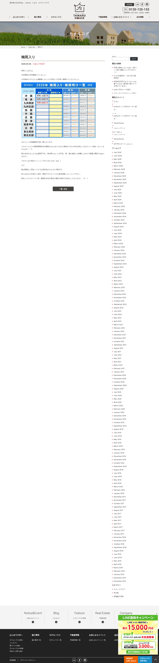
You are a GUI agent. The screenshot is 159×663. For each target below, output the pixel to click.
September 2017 (120, 507)
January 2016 (119, 574)
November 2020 (120, 379)
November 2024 (120, 216)
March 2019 (118, 446)
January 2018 (119, 493)
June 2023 (118, 274)
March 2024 (118, 243)
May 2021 (117, 358)
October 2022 (119, 301)
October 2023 (119, 260)
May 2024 (117, 237)
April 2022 (117, 321)
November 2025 (120, 179)
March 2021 (118, 365)
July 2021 (117, 352)
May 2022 (117, 318)
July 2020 (117, 392)
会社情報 (140, 17)
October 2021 (119, 341)
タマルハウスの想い (16, 640)
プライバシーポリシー (27, 660)
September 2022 (120, 304)
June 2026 (118, 156)
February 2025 (119, 206)
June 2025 (118, 193)
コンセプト (13, 643)
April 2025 (118, 200)
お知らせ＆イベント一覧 (97, 640)
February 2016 (119, 571)
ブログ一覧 (31, 47)
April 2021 (117, 362)
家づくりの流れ (15, 645)
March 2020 (118, 406)
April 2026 (118, 162)
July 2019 (117, 433)
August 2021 (118, 348)
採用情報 (129, 4)
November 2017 (120, 500)
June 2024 (118, 233)
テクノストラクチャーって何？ (125, 93)
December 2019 (120, 416)
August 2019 (118, 429)
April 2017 (117, 524)
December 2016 (120, 537)
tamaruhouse (119, 123)
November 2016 (120, 541)
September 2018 (120, 466)
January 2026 (119, 173)
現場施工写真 (118, 596)
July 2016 (117, 554)
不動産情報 (102, 17)
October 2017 (119, 503)
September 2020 (120, 385)
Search (114, 56)
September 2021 (120, 345)
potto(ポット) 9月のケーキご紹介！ (125, 107)
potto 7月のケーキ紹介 (122, 89)
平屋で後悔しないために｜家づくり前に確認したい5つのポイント (125, 70)
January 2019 (119, 453)
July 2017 (117, 514)
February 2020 (119, 409)
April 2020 (118, 402)
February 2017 (119, 530)
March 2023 (118, 284)
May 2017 (117, 520)
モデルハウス (56, 17)
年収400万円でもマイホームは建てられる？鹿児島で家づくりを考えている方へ (125, 83)
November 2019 (120, 419)
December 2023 (120, 254)
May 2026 (117, 159)
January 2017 (119, 534)
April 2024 (118, 240)
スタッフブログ (39, 64)
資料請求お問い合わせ (131, 659)
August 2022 (118, 308)
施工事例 (37, 17)
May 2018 (117, 480)
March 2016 (118, 568)
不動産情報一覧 (75, 640)
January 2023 (119, 291)
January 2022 (119, 331)
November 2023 (120, 257)
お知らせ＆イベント (121, 17)
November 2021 (120, 338)
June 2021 (118, 355)
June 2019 (118, 436)
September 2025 (120, 183)
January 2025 (119, 210)
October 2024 (119, 220)
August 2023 (118, 267)
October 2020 (119, 382)
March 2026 (118, 166)
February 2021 (119, 368)
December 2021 (120, 335)
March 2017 (118, 527)
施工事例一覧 (36, 640)
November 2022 (120, 297)
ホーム (23, 47)
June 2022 (118, 314)
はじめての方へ (19, 17)
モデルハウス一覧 (55, 640)
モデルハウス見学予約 (145, 659)
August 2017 (118, 510)
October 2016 (119, 544)
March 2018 (118, 487)
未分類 (116, 593)
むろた (116, 101)
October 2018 (119, 463)
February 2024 (119, 247)
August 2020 (118, 389)
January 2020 (119, 412)
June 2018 (118, 476)
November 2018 (120, 460)
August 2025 (118, 186)
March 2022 (118, 325)
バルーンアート (119, 128)
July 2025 (117, 189)
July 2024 (117, 230)
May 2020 (117, 399)
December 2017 (120, 497)
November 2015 (120, 581)
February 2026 (119, 169)
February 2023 (119, 287)
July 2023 (117, 270)
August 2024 (118, 227)
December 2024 (120, 213)
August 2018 (118, 470)
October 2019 (119, 422)
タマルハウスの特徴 (16, 648)
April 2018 (117, 483)
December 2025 (120, 176)
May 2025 (117, 196)
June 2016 (118, 557)
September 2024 (120, 223)
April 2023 (118, 281)
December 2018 (120, 456)
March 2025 (118, 203)
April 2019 (117, 443)
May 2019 (117, 439)
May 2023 (117, 277)
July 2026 (117, 152)
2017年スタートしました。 (124, 144)
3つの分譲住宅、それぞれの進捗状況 (125, 77)
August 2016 (118, 551)
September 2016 (120, 547)
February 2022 (119, 328)
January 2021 (119, 372)
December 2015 (120, 578)
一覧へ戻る (63, 189)
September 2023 (120, 264)
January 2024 (119, 250)
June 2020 (118, 395)
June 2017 (118, 517)
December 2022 (120, 294)
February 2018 (119, 490)
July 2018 (117, 473)
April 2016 (117, 564)
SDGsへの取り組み (16, 651)
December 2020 (120, 375)
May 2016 (117, 561)
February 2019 (119, 449)
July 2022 (117, 311)
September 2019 (120, 426)
